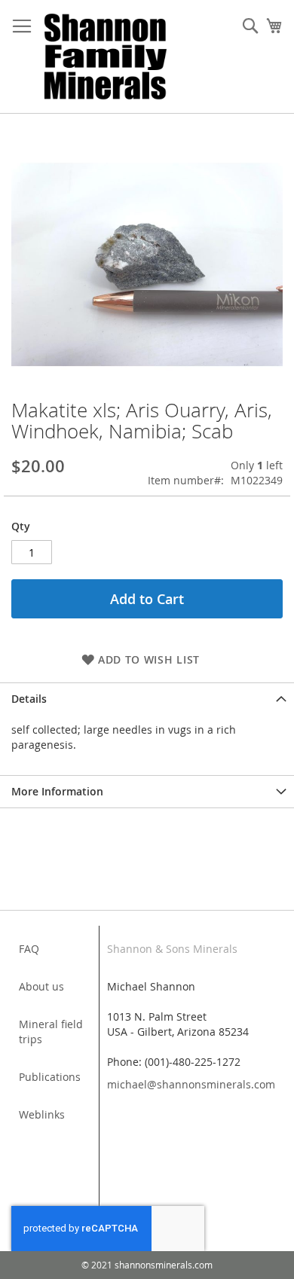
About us (41, 986)
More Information (57, 791)
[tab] (147, 698)
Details (29, 698)
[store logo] (105, 57)
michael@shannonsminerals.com (191, 1084)
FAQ (29, 949)
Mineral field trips (51, 1031)
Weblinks (42, 1114)
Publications (50, 1077)
